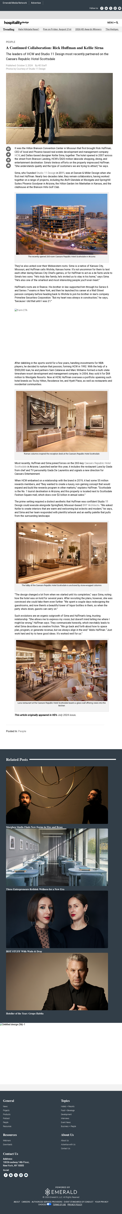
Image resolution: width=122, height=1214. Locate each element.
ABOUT (17, 1202)
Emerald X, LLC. (56, 1197)
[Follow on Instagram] (115, 8)
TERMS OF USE (59, 1204)
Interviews (65, 1118)
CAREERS (26, 1202)
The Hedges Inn (113, 29)
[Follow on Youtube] (119, 8)
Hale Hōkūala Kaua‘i (28, 29)
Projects (6, 1111)
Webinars (7, 1141)
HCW (17, 155)
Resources (7, 1126)
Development (66, 1114)
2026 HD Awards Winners (88, 29)
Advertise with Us (68, 1145)
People (10, 41)
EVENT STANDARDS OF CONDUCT (78, 1202)
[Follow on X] (110, 8)
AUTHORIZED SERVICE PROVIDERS (47, 1202)
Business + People (68, 1126)
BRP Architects (91, 505)
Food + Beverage (68, 1111)
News (5, 1107)
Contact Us (65, 1149)
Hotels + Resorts (68, 1107)
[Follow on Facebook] (101, 8)
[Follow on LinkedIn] (106, 8)
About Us (65, 1141)
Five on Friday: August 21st (57, 29)
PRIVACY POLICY (75, 1204)
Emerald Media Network (15, 3)
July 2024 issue (66, 715)
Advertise (36, 3)
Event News (66, 1122)
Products (6, 1114)
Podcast (6, 1118)
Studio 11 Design (46, 172)
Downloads (7, 1145)
